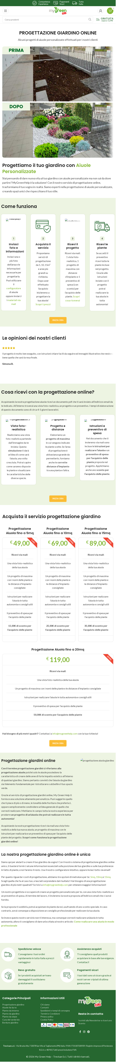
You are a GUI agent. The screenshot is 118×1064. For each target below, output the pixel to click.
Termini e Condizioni (50, 1013)
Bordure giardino (10, 1022)
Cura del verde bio (11, 1019)
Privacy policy (46, 1016)
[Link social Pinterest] (88, 1032)
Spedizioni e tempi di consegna (55, 1010)
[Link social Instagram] (84, 1032)
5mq (92, 876)
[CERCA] (90, 19)
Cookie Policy (46, 1019)
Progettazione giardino (13, 1004)
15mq (107, 876)
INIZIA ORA (57, 320)
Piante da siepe (9, 1016)
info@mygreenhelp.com (64, 733)
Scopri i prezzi (43, 304)
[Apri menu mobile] (5, 11)
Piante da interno (10, 1010)
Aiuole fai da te (9, 1007)
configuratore (13, 288)
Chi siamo (45, 1004)
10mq (99, 876)
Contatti (44, 1007)
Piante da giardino (11, 1013)
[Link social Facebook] (80, 1032)
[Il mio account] (100, 11)
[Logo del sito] (58, 10)
